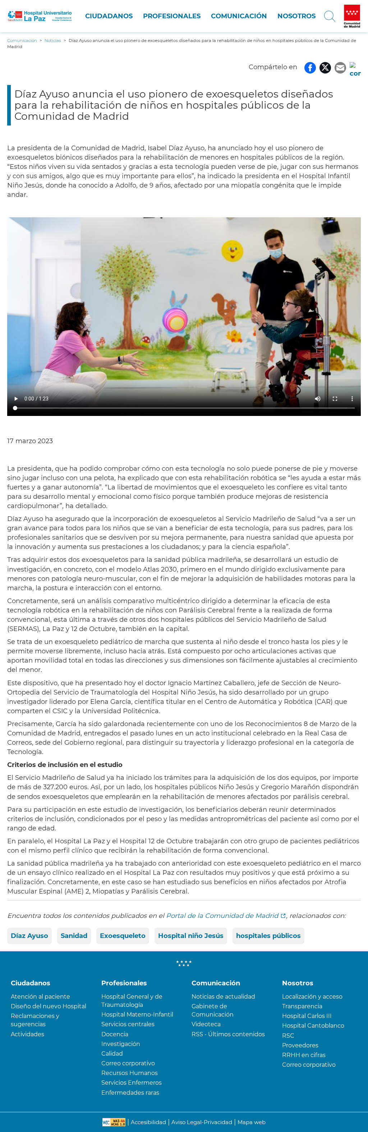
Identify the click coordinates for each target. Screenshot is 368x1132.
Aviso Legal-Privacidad (201, 1122)
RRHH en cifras (304, 1055)
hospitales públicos (268, 936)
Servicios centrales (128, 1024)
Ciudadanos (109, 16)
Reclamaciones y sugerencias (35, 1020)
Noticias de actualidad (223, 996)
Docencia (114, 1034)
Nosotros (296, 16)
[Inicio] (40, 16)
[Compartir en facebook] (310, 67)
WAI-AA (113, 1122)
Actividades (27, 1034)
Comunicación (239, 16)
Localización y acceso (312, 996)
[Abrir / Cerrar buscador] (330, 16)
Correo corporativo (128, 1063)
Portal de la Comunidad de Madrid (222, 916)
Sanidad (74, 936)
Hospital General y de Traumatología (131, 1000)
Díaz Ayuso (29, 936)
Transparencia (302, 1006)
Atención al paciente (40, 996)
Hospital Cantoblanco (313, 1025)
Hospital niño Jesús (191, 936)
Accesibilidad (148, 1122)
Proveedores (300, 1045)
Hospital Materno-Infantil (137, 1014)
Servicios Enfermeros (131, 1082)
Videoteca (206, 1024)
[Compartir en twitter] (325, 67)
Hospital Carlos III (307, 1016)
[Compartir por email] (340, 67)
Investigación (120, 1044)
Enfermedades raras (130, 1092)
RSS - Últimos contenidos (228, 1034)
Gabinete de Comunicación (213, 1010)
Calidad (112, 1053)
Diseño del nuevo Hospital (48, 1006)
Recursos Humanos (129, 1073)
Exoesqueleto (123, 936)
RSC (288, 1035)
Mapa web (252, 1122)
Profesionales (172, 16)
